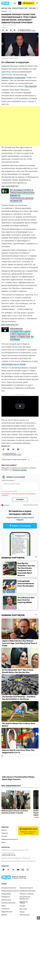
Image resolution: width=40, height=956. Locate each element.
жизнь (23, 364)
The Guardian (30, 86)
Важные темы (6, 8)
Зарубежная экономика (28, 891)
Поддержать (29, 3)
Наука (3, 906)
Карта (3, 842)
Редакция (4, 833)
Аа (19, 3)
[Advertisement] (20, 126)
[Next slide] (37, 8)
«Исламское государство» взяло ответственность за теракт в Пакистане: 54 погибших (22, 334)
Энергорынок (5, 897)
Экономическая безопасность (25, 898)
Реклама (4, 836)
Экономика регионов (8, 903)
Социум (22, 903)
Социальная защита (26, 888)
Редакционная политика (9, 839)
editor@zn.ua (31, 861)
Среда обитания (6, 912)
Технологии (5, 909)
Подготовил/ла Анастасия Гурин (14, 459)
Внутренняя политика (8, 888)
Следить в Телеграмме (21, 526)
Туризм (22, 912)
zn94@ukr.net (26, 858)
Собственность (25, 915)
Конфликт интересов (27, 894)
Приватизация (6, 900)
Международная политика (10, 891)
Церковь (4, 915)
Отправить (20, 499)
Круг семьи (23, 909)
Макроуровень (6, 894)
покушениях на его (10, 364)
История (22, 906)
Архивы (4, 830)
